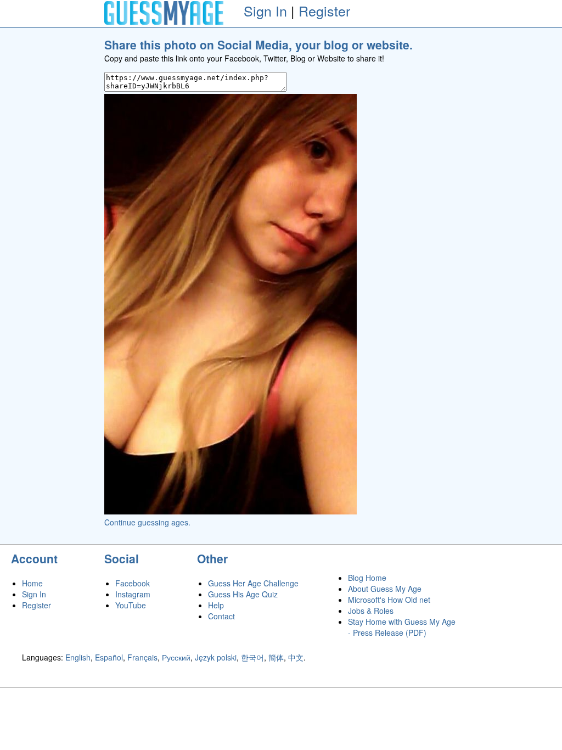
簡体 (276, 657)
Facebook (132, 583)
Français (142, 657)
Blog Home (367, 577)
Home (32, 583)
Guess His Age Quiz (243, 594)
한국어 (252, 657)
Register (324, 10)
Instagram (132, 594)
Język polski (216, 657)
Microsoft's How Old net (389, 599)
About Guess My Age (385, 588)
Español (109, 657)
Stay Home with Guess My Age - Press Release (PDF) (402, 627)
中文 (296, 657)
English (78, 657)
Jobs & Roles (371, 610)
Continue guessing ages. (147, 522)
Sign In (265, 10)
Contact (221, 616)
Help (216, 605)
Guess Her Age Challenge (253, 583)
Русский (176, 657)
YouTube (130, 605)
